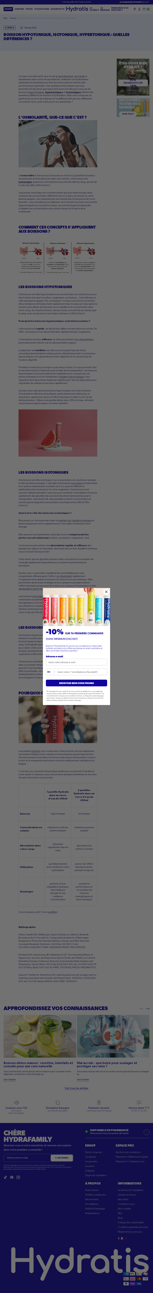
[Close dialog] (106, 591)
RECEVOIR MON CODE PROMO (76, 683)
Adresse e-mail (54, 656)
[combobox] (51, 672)
